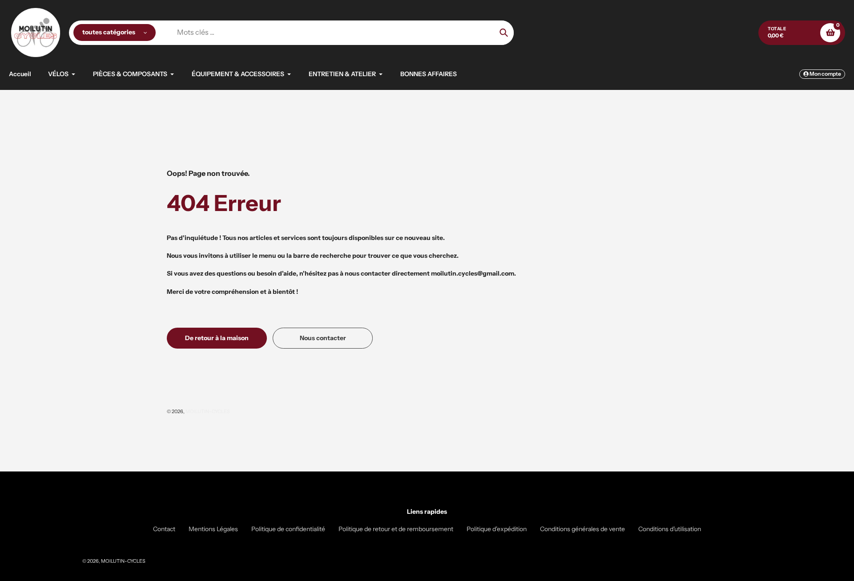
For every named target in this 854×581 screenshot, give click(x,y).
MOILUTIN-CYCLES (207, 411)
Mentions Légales (213, 529)
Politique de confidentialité (288, 529)
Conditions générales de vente (582, 529)
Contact (164, 529)
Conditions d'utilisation (669, 529)
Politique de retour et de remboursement (395, 529)
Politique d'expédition (497, 529)
